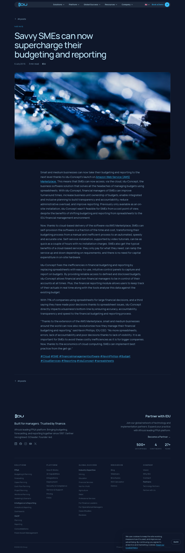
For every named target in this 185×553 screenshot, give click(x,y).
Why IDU (147, 474)
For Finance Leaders (88, 503)
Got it (176, 542)
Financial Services (86, 482)
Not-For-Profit (84, 486)
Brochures (115, 478)
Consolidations (21, 528)
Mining (82, 474)
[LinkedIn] (15, 445)
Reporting (18, 524)
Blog (113, 470)
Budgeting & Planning (23, 474)
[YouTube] (30, 445)
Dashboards (19, 511)
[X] (35, 445)
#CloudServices (50, 360)
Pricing (50, 493)
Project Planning (20, 490)
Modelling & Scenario (22, 498)
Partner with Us (149, 490)
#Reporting (68, 360)
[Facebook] (20, 445)
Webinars (115, 474)
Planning (18, 520)
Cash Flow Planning (22, 486)
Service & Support (55, 489)
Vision (146, 470)
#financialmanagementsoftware (79, 356)
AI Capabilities (53, 474)
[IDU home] (23, 4)
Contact (147, 478)
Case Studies (85, 511)
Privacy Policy (121, 547)
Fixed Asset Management (26, 533)
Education (83, 478)
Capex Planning (20, 482)
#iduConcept (85, 360)
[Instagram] (25, 445)
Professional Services (87, 498)
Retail (81, 494)
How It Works (52, 470)
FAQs (49, 497)
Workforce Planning (22, 494)
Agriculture (83, 490)
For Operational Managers (91, 507)
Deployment (52, 481)
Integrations (52, 478)
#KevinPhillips (109, 356)
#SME (55, 356)
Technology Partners (151, 486)
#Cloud (45, 356)
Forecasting (19, 478)
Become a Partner (159, 436)
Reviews (82, 515)
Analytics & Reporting (22, 507)
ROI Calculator (117, 481)
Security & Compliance (57, 486)
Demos (114, 486)
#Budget (124, 356)
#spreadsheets (104, 360)
